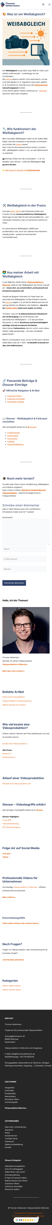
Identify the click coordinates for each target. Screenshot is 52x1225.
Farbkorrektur (12, 308)
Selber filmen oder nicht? (15, 1172)
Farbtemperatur (41, 85)
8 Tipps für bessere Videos (16, 1178)
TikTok (5, 857)
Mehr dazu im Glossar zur (22, 170)
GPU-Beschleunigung (11, 827)
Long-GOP (6, 820)
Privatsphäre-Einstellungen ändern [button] (28, 1213)
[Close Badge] (38, 1218)
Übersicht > (7, 754)
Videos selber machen (11, 986)
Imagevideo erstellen (15, 402)
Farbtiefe (11, 441)
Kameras (43, 91)
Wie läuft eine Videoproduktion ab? (16, 784)
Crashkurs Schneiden (16, 399)
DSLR (12, 211)
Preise (7, 1133)
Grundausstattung (12, 1175)
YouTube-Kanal (11, 1138)
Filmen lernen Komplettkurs (13, 697)
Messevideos (10, 1096)
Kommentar (7, 517)
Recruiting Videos (12, 1099)
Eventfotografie (11, 1102)
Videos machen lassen (11, 990)
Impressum (9, 1141)
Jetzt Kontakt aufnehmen (13, 960)
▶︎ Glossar (32, 427)
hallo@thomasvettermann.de (23, 1054)
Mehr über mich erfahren (13, 671)
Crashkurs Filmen (14, 396)
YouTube (6, 854)
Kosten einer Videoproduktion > (15, 744)
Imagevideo (9, 1088)
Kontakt (8, 1147)
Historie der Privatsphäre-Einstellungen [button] (28, 1216)
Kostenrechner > (9, 757)
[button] (43, 4)
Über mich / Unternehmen (15, 1127)
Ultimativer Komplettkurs (15, 1166)
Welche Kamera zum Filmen (16, 1181)
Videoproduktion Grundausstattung (16, 701)
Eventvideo (9, 1090)
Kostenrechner (11, 1136)
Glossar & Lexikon (12, 1189)
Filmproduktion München (15, 1108)
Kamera (8, 79)
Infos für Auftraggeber (14, 1169)
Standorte (9, 1130)
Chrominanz (12, 439)
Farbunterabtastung (15, 444)
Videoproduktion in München (14, 664)
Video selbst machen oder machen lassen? (20, 923)
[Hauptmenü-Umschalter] (49, 4)
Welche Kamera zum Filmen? (14, 705)
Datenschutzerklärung (14, 1144)
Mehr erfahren (8, 897)
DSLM (18, 211)
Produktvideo (10, 1093)
